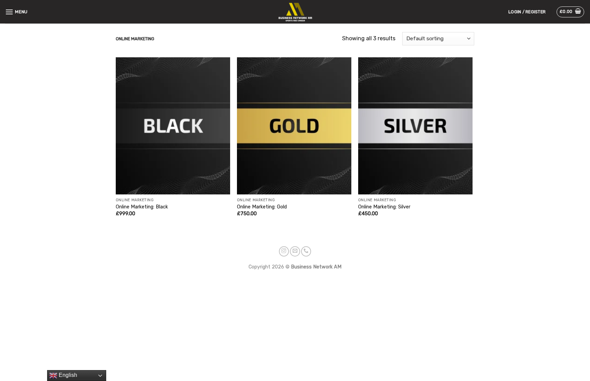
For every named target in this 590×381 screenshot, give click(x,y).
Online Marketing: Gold (262, 207)
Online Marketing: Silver (384, 207)
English (67, 375)
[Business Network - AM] (295, 11)
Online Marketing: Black (142, 207)
